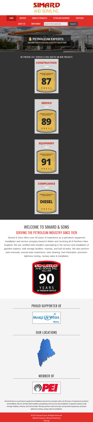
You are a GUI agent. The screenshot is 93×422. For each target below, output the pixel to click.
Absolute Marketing (53, 418)
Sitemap (46, 421)
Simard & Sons (46, 8)
